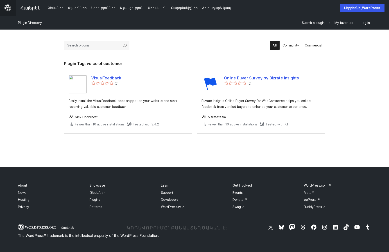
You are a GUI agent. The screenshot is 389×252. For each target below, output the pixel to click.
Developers (170, 199)
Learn (165, 185)
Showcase (97, 185)
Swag (239, 207)
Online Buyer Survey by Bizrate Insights (261, 78)
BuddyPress (315, 207)
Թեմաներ (98, 192)
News (22, 192)
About (22, 185)
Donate (240, 199)
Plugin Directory (30, 23)
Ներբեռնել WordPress (362, 8)
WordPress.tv (173, 207)
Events (238, 192)
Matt (309, 192)
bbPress (312, 199)
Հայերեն (67, 227)
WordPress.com (317, 185)
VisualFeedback (106, 78)
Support (167, 192)
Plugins (95, 199)
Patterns (96, 207)
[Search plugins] (124, 45)
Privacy (23, 207)
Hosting (23, 199)
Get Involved (242, 185)
